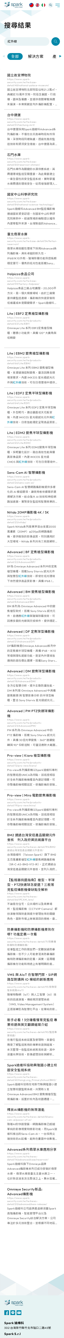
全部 (15, 56)
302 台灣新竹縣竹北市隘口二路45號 (27, 1327)
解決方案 (36, 56)
